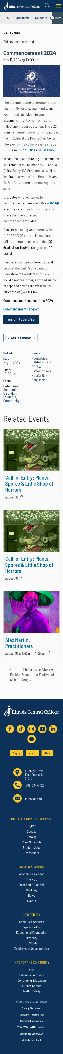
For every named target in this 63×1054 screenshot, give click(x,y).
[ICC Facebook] (10, 729)
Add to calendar (21, 338)
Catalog (31, 837)
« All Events (11, 33)
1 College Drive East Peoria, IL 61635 (34, 774)
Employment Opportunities (31, 948)
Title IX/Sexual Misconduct (31, 1027)
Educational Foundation (31, 932)
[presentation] (31, 450)
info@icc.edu (33, 799)
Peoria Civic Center (40, 360)
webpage (53, 203)
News (31, 895)
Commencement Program (21, 309)
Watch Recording (21, 319)
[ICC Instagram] (32, 729)
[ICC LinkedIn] (53, 729)
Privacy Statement (31, 1008)
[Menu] (58, 6)
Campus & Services (31, 922)
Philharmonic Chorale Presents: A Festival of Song (37, 674)
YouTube (29, 150)
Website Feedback (31, 1039)
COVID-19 (31, 943)
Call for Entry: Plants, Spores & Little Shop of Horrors (29, 483)
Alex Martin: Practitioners (19, 643)
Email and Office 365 (31, 884)
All (8, 18)
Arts (31, 969)
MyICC (32, 826)
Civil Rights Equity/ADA (32, 1033)
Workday (31, 890)
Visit (32, 753)
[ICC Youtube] (42, 729)
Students (41, 18)
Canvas (31, 831)
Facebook (48, 150)
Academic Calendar (10, 391)
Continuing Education (31, 980)
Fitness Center (31, 985)
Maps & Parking (31, 927)
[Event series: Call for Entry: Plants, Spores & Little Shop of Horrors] (21, 496)
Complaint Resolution (31, 1020)
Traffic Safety (31, 991)
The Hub (31, 879)
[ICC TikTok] (21, 729)
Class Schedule (31, 842)
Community (11, 400)
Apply (16, 753)
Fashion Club (15, 677)
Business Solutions (31, 975)
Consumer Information (31, 1014)
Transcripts (31, 853)
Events (31, 900)
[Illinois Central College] (22, 5)
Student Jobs (31, 847)
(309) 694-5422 (35, 785)
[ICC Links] (32, 739)
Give (47, 753)
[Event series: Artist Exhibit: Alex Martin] (49, 652)
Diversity (31, 938)
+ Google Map (39, 377)
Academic (22, 18)
